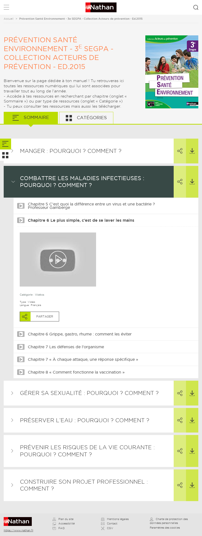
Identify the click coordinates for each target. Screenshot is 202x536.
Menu (6, 8)
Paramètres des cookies (165, 527)
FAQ (61, 528)
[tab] (5, 144)
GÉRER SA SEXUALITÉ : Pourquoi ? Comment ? (89, 393)
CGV (110, 528)
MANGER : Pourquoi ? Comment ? (70, 151)
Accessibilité (66, 523)
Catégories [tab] (91, 117)
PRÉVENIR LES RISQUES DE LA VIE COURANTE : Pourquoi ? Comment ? (87, 450)
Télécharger (192, 151)
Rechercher (195, 7)
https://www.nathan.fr (18, 530)
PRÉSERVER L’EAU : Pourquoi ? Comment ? (84, 420)
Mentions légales (118, 519)
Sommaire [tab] (35, 117)
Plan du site (65, 519)
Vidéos (39, 294)
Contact (112, 523)
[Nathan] (19, 521)
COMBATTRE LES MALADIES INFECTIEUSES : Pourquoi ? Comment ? (82, 181)
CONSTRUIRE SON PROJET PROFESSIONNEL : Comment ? (84, 485)
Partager (180, 151)
